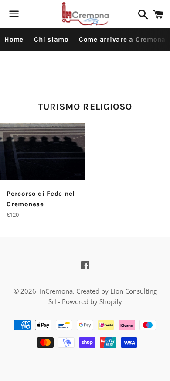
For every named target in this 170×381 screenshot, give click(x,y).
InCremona (56, 291)
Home (14, 39)
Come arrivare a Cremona (122, 39)
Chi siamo (51, 39)
